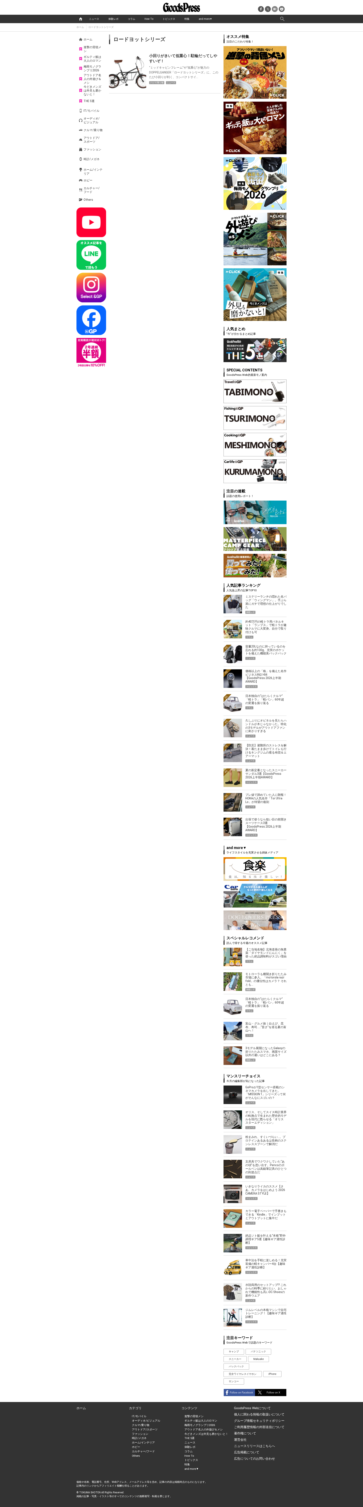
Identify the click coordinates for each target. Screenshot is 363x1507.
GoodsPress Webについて (252, 1408)
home (80, 19)
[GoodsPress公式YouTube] (91, 222)
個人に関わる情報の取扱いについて (259, 1414)
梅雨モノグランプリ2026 (92, 68)
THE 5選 (89, 101)
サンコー (234, 1381)
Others (88, 199)
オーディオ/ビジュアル (92, 120)
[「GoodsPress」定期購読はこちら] (91, 353)
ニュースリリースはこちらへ (254, 1446)
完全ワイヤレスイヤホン (242, 1374)
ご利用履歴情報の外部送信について (259, 1427)
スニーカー (235, 1359)
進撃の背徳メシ (92, 49)
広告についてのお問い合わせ (254, 1458)
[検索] (282, 19)
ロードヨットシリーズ (101, 27)
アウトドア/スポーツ (92, 139)
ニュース (94, 18)
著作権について (245, 1433)
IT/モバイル (91, 110)
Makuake (258, 1359)
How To (149, 18)
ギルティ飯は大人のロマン (92, 58)
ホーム (80, 27)
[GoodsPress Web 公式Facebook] (91, 320)
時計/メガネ (92, 159)
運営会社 (240, 1440)
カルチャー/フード (92, 190)
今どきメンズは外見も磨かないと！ (92, 90)
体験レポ (113, 18)
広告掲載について (246, 1452)
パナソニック (258, 1351)
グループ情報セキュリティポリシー (259, 1421)
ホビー (88, 180)
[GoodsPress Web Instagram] (91, 287)
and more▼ (205, 18)
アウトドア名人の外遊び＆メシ (92, 78)
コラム (131, 18)
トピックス (169, 18)
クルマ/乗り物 (93, 130)
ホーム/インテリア (93, 171)
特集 (186, 18)
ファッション (92, 149)
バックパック (236, 1366)
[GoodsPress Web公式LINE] (91, 255)
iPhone (272, 1374)
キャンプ (234, 1351)
